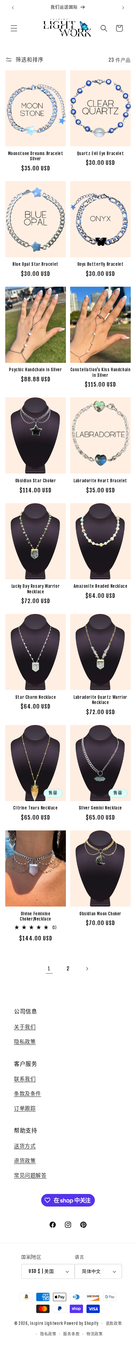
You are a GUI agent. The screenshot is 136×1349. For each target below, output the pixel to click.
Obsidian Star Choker (35, 480)
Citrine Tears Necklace (35, 808)
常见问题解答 (30, 1175)
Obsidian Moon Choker (100, 913)
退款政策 (114, 1323)
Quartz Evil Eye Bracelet (100, 153)
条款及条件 (27, 1093)
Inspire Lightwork (46, 1323)
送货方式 (25, 1146)
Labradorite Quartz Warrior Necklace (100, 700)
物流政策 (94, 1334)
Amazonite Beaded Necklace (101, 586)
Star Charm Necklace (35, 697)
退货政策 (25, 1160)
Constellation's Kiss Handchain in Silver (100, 372)
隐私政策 (25, 1041)
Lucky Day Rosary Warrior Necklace (36, 589)
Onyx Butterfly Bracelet (100, 264)
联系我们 (25, 1079)
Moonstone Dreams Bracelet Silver (35, 156)
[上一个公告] (13, 7)
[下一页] (87, 968)
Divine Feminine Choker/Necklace (35, 916)
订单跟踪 (25, 1108)
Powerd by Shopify (81, 1323)
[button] (14, 28)
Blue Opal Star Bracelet (36, 264)
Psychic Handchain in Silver (35, 369)
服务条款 (71, 1334)
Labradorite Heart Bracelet (100, 480)
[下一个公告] (123, 7)
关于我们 (25, 1027)
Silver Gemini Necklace (100, 808)
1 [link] (49, 968)
